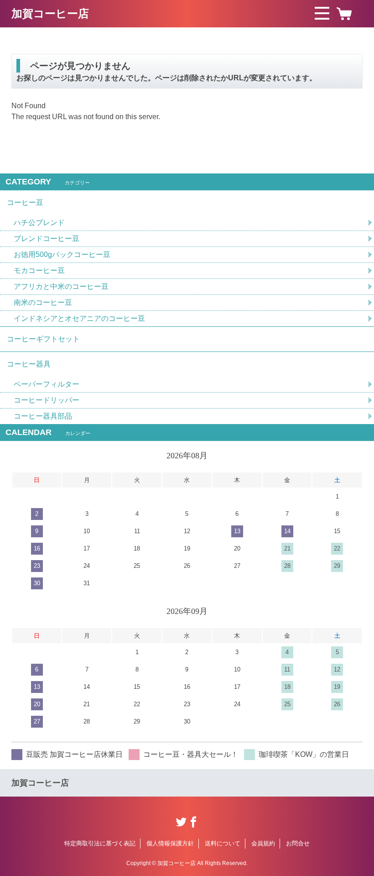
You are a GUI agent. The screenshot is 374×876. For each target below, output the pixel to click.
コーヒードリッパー (46, 400)
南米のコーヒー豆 (43, 302)
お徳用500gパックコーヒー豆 (62, 254)
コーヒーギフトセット (43, 339)
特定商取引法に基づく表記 (99, 843)
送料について (222, 843)
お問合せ (298, 843)
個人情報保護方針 (170, 843)
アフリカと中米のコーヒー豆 (61, 286)
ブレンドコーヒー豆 (46, 238)
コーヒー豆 (25, 202)
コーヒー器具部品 (43, 416)
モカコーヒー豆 (39, 270)
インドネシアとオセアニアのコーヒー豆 (79, 318)
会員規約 (263, 843)
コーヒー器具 (29, 364)
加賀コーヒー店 (50, 13)
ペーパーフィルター (46, 384)
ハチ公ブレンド (39, 222)
